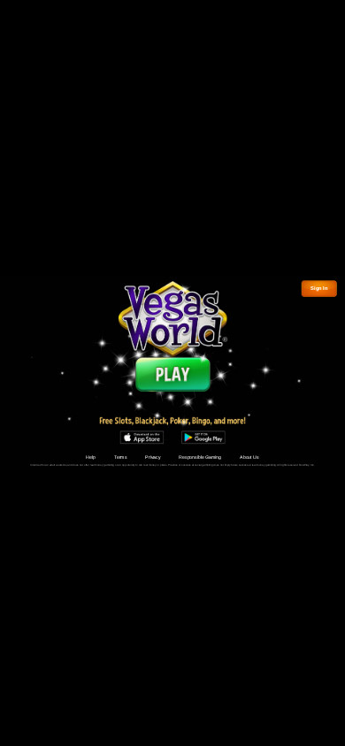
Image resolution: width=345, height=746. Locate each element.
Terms (120, 457)
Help (91, 457)
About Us (249, 457)
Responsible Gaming (200, 457)
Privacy (152, 457)
